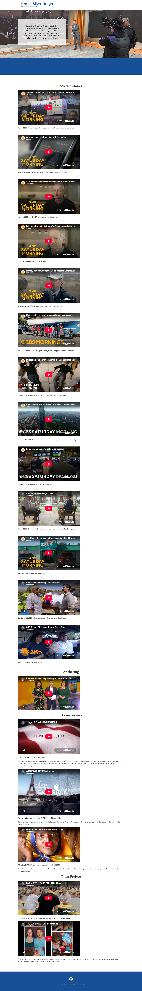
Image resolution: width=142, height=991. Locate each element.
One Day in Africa (25, 865)
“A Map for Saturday (25, 818)
